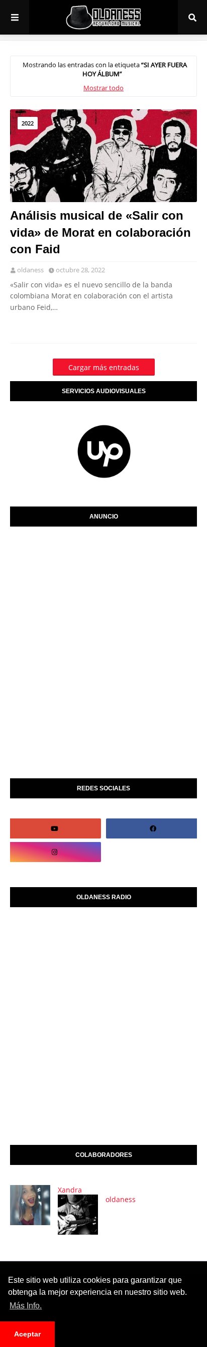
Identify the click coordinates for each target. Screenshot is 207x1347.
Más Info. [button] (26, 1305)
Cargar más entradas (103, 367)
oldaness (30, 269)
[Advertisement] (103, 650)
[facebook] (152, 828)
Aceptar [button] (27, 1334)
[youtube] (54, 828)
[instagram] (54, 852)
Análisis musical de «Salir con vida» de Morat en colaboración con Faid (100, 232)
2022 (28, 123)
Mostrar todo (103, 87)
